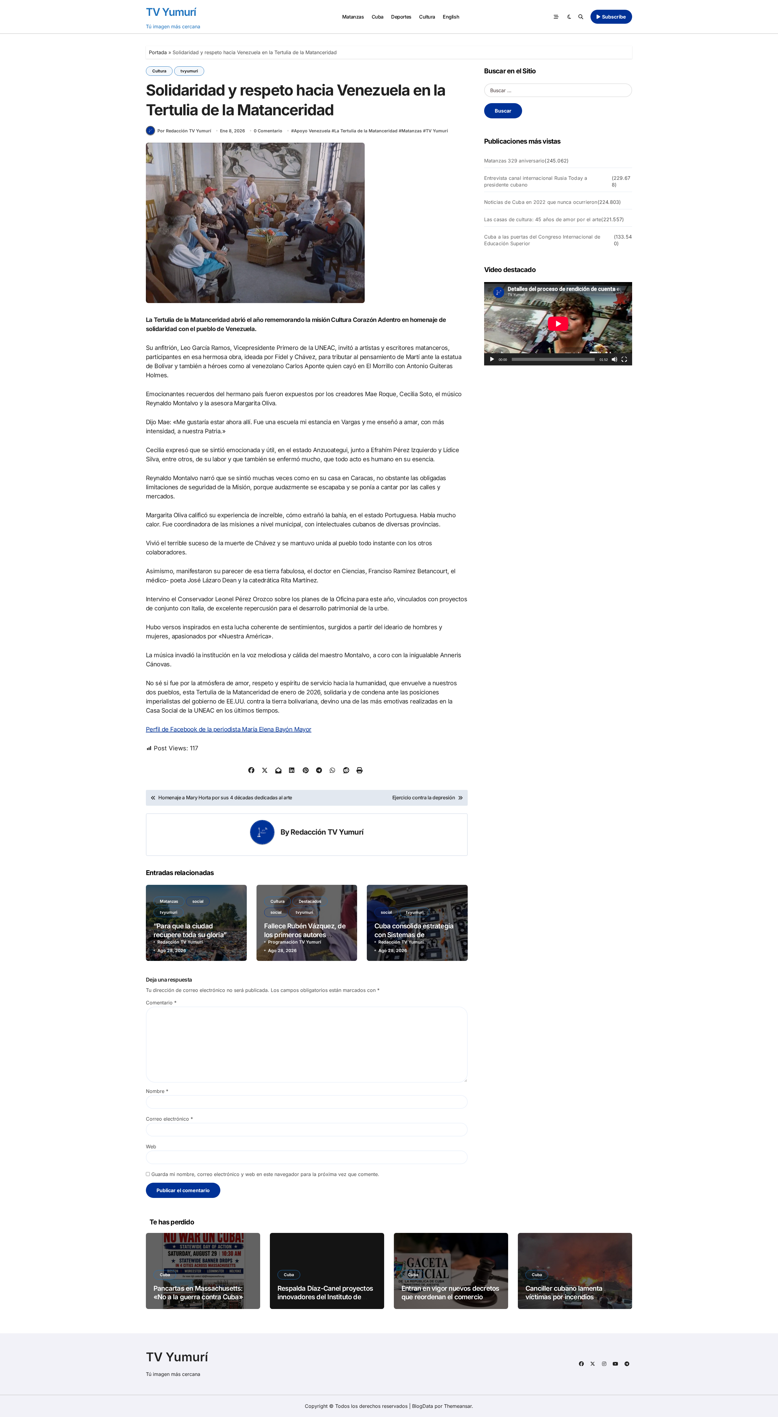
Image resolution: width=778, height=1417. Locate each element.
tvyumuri (189, 70)
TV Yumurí (171, 11)
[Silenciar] (614, 359)
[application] (558, 323)
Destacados (310, 901)
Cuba (378, 17)
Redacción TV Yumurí (327, 832)
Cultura (427, 17)
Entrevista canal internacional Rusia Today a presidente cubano (535, 181)
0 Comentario (268, 130)
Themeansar (458, 1406)
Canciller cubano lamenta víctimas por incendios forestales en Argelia (563, 1297)
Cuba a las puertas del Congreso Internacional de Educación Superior (542, 240)
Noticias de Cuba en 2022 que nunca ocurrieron (540, 202)
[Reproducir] (492, 359)
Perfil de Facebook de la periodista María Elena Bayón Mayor (229, 729)
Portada (158, 52)
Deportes (401, 17)
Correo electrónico (169, 1119)
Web (151, 1146)
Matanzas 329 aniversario (514, 161)
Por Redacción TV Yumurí (184, 130)
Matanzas (353, 17)
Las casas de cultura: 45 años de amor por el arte (542, 219)
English (451, 17)
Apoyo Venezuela (312, 130)
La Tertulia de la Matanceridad (366, 130)
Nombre (157, 1091)
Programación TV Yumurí (294, 941)
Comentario (161, 1003)
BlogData (422, 1406)
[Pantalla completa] (624, 359)
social (197, 901)
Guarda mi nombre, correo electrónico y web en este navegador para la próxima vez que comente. (265, 1174)
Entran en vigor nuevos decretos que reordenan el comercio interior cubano (450, 1297)
